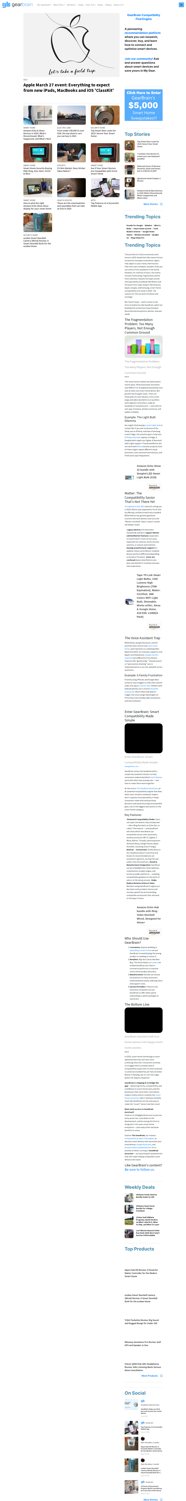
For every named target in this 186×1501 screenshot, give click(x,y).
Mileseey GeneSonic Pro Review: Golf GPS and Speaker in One (143, 1343)
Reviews (71, 5)
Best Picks (58, 5)
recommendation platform (143, 32)
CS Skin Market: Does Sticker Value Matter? (71, 169)
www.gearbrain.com (131, 766)
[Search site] (181, 4)
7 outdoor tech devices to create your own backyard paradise (148, 156)
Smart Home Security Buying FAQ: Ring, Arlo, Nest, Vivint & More (37, 171)
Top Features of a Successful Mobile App (105, 204)
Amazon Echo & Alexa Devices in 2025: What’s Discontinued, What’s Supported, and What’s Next (37, 134)
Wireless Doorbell (142, 235)
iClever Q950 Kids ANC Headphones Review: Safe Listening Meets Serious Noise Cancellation (143, 1367)
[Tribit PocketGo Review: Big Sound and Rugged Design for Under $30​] (144, 1311)
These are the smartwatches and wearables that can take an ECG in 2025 (71, 206)
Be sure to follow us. (140, 1169)
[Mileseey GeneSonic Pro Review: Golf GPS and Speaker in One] (144, 1333)
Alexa (139, 446)
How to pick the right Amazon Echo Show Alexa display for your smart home (37, 206)
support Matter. (152, 533)
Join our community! (139, 58)
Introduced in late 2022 (134, 506)
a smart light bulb (153, 425)
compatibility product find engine (139, 1138)
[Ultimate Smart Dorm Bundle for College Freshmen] (129, 1209)
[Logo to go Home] (18, 5)
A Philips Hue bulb (132, 437)
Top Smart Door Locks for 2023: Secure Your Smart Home (103, 133)
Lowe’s (155, 962)
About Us (118, 5)
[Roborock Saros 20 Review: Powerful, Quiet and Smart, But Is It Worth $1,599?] (130, 170)
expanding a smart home (140, 950)
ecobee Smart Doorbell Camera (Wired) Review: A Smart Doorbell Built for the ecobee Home (37, 242)
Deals (81, 5)
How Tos (90, 5)
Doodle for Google (135, 225)
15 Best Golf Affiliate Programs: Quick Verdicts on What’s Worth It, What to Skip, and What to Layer (147, 1221)
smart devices (156, 777)
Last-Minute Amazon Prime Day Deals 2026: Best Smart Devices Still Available (148, 1232)
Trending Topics (142, 216)
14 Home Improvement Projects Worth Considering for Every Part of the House (151, 1488)
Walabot (148, 225)
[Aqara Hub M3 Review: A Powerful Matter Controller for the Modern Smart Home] (144, 1261)
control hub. (145, 685)
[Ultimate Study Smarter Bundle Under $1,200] (129, 1197)
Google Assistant (143, 1144)
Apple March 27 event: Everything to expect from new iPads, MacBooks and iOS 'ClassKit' (68, 87)
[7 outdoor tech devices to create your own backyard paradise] (130, 158)
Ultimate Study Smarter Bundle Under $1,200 (146, 1195)
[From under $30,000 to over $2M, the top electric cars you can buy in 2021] (71, 115)
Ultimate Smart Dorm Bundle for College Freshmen (145, 1208)
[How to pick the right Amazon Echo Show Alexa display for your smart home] (37, 187)
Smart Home (29, 127)
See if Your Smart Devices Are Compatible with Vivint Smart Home (104, 171)
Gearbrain (149, 1423)
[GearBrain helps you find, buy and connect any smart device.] (131, 1405)
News (100, 5)
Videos (108, 5)
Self (25, 79)
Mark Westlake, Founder (150, 1442)
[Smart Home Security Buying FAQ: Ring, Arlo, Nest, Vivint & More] (37, 152)
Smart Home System (142, 228)
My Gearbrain (43, 5)
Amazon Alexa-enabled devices (138, 1147)
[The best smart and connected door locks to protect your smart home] (105, 115)
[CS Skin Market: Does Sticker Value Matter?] (71, 152)
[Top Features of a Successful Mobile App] (105, 187)
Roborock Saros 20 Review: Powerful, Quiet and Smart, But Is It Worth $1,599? (149, 168)
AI (137, 849)
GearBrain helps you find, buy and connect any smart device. (151, 1411)
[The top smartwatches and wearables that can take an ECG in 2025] (71, 187)
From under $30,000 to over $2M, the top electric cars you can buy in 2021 (70, 133)
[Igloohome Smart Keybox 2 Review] (130, 182)
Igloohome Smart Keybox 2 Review (149, 179)
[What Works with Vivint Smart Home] (105, 152)
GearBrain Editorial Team (150, 1405)
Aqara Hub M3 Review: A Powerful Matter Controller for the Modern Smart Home (141, 1273)
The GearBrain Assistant (147, 788)
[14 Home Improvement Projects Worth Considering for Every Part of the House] (131, 1486)
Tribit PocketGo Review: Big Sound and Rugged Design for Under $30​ (142, 1322)
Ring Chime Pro (137, 238)
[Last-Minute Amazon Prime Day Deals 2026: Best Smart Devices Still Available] (129, 1233)
